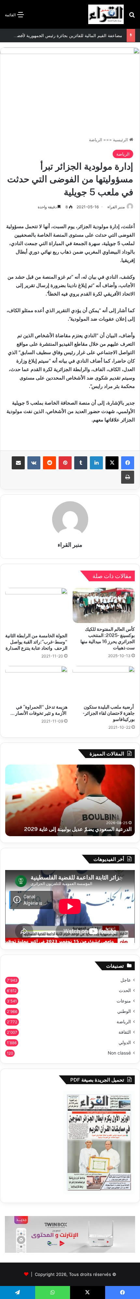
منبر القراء (116, 206)
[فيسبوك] (127, 462)
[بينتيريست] (65, 462)
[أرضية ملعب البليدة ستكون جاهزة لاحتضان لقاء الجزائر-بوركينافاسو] (104, 683)
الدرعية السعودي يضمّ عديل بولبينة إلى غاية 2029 (78, 829)
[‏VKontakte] (33, 462)
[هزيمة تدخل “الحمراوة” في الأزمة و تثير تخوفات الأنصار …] (36, 683)
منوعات (124, 1000)
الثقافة (125, 1032)
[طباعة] (127, 477)
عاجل (125, 980)
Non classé (119, 1053)
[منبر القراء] (106, 14)
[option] (70, 800)
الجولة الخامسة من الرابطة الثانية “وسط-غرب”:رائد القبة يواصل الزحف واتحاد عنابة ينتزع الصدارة (36, 642)
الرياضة (95, 139)
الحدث (125, 990)
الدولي (125, 1042)
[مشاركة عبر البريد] (18, 462)
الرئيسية (121, 139)
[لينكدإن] (96, 462)
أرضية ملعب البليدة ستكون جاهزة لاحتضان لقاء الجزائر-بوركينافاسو (109, 713)
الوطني (124, 1011)
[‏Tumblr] (80, 462)
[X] (112, 462)
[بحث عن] (132, 16)
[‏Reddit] (49, 462)
